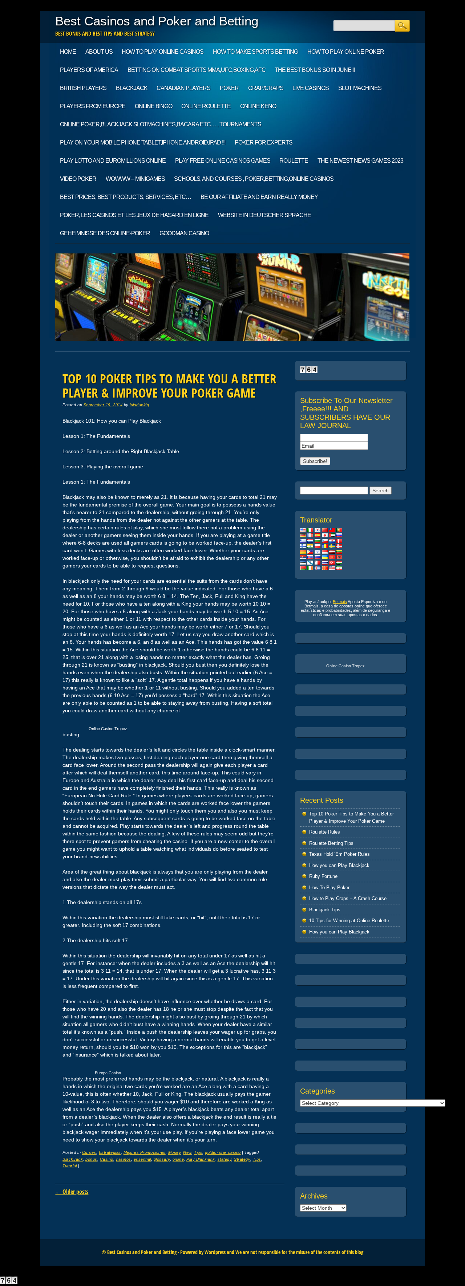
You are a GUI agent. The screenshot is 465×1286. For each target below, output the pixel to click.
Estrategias (110, 1152)
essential (142, 1159)
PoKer (229, 88)
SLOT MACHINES (359, 88)
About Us (99, 52)
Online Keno (258, 106)
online (178, 1159)
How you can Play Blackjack (339, 865)
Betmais (340, 601)
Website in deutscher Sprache (264, 215)
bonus (91, 1159)
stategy (225, 1159)
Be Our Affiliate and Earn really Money (259, 197)
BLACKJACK (131, 88)
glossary (162, 1159)
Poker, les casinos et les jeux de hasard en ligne (134, 215)
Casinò (106, 1159)
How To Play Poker (329, 887)
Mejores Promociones (145, 1152)
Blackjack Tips (324, 909)
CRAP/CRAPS (265, 88)
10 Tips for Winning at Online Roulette (349, 920)
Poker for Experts (263, 142)
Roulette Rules (324, 832)
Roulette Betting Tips (331, 843)
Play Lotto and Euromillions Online (113, 161)
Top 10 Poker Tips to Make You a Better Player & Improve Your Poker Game (169, 385)
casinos (123, 1159)
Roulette (293, 161)
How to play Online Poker (345, 52)
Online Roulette (206, 106)
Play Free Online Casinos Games (222, 161)
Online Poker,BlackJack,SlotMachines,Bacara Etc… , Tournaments (160, 124)
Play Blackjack (200, 1159)
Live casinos (310, 88)
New (187, 1152)
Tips (198, 1152)
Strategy (242, 1159)
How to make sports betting (255, 52)
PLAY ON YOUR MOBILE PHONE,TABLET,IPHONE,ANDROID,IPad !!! (142, 142)
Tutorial (69, 1166)
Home (68, 52)
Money (174, 1152)
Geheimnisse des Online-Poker (105, 233)
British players (83, 88)
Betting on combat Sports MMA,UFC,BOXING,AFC (197, 70)
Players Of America (89, 70)
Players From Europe (92, 106)
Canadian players (183, 88)
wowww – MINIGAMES (135, 179)
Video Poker (78, 179)
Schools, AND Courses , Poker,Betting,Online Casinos (253, 179)
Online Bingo (153, 106)
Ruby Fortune (323, 876)
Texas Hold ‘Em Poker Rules (339, 854)
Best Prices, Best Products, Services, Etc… (125, 197)
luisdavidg (139, 405)
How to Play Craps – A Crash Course (348, 898)
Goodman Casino (184, 233)
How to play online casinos (162, 52)
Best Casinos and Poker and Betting (156, 21)
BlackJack (72, 1159)
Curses (89, 1152)
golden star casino (222, 1152)
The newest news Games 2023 (360, 161)
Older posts (71, 1192)
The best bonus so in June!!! (315, 70)
